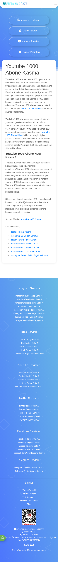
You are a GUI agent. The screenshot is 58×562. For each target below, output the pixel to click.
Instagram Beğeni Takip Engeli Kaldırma (29, 255)
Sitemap (29, 497)
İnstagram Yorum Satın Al (29, 306)
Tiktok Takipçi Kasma (21, 232)
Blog (29, 504)
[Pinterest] (33, 545)
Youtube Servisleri (29, 365)
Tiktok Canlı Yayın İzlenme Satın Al (29, 354)
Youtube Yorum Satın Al (29, 383)
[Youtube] (31, 545)
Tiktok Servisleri (29, 332)
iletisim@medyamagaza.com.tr (30, 529)
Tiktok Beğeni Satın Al (29, 343)
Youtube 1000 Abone (31, 219)
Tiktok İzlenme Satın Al (29, 347)
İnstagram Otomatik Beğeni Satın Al (29, 313)
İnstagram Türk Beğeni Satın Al (29, 299)
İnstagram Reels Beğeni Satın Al (29, 317)
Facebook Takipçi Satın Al (29, 439)
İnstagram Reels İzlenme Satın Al (29, 320)
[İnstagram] (25, 545)
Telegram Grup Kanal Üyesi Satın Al (29, 468)
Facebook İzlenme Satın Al (29, 446)
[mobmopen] (56, 3)
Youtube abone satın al (31, 108)
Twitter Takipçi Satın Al (29, 406)
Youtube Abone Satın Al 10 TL (25, 247)
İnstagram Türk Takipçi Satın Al (29, 296)
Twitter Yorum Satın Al (29, 420)
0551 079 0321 (29, 532)
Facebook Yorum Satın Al (29, 449)
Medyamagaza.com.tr (36, 550)
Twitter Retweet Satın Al (29, 416)
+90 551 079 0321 (30, 535)
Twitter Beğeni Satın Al (29, 409)
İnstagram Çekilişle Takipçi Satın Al (29, 310)
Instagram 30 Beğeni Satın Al (24, 236)
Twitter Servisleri (29, 398)
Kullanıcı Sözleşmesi (29, 501)
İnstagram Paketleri (30, 20)
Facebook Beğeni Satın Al (29, 442)
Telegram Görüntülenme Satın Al (29, 471)
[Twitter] (27, 545)
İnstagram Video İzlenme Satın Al (29, 303)
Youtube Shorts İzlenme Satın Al (29, 387)
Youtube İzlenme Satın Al (29, 380)
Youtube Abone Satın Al (29, 373)
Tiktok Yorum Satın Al (29, 350)
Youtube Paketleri (30, 41)
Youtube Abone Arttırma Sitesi (25, 251)
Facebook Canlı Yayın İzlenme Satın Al (29, 453)
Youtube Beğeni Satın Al (29, 376)
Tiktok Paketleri (30, 31)
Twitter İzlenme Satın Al (29, 413)
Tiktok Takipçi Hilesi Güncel (24, 239)
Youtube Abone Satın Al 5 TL (24, 243)
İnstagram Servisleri (29, 288)
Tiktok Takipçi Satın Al (29, 339)
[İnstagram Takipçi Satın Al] (15, 3)
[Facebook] (28, 545)
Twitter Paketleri (31, 52)
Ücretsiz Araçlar (29, 494)
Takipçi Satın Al (29, 490)
